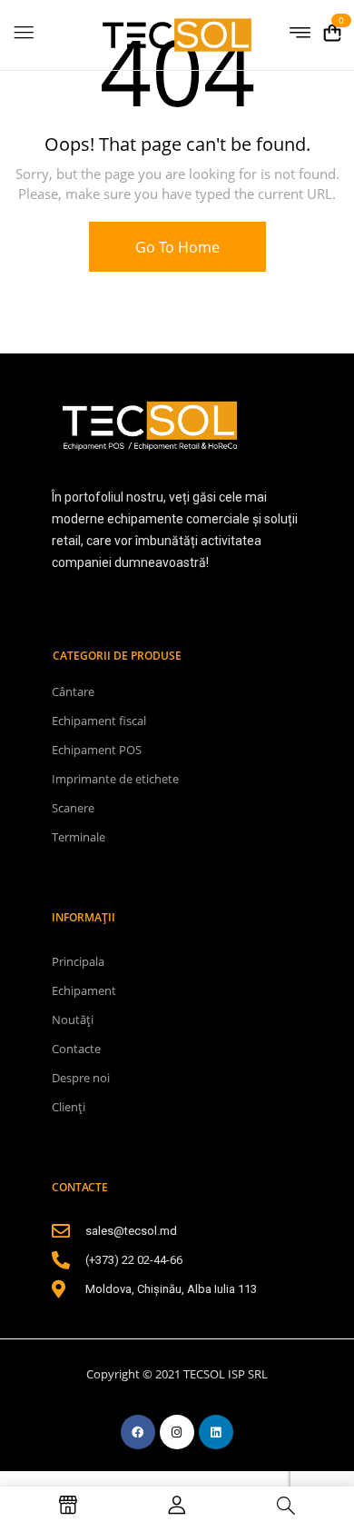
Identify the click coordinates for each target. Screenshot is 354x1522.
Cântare (73, 691)
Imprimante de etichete (115, 779)
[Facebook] (138, 1432)
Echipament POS (97, 749)
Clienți (68, 1107)
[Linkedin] (216, 1432)
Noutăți (72, 1019)
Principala (78, 961)
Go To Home (177, 247)
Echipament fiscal (99, 720)
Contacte (76, 1048)
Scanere (73, 808)
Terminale (78, 837)
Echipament (84, 990)
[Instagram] (177, 1432)
